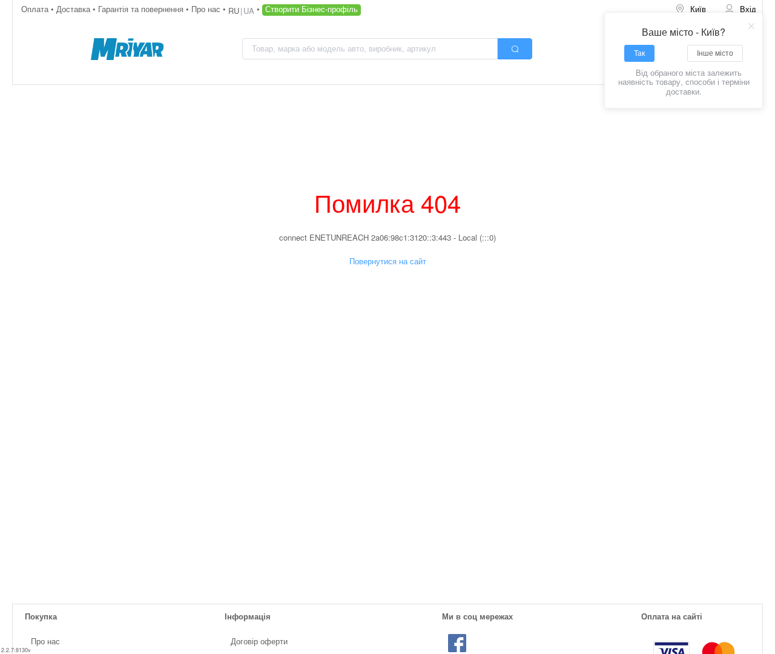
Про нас (207, 9)
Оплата (36, 9)
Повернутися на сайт (387, 261)
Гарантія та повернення (142, 9)
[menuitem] (691, 9)
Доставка (74, 9)
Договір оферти (259, 641)
